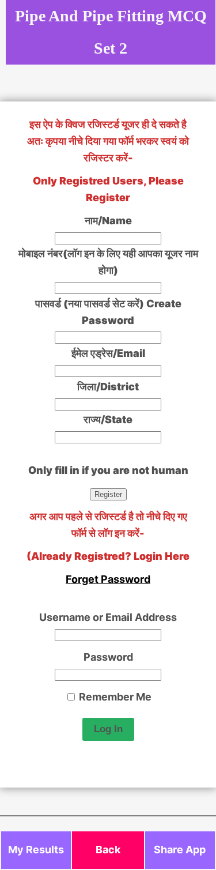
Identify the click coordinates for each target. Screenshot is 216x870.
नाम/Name (108, 220)
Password (108, 657)
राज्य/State (108, 419)
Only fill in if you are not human (108, 470)
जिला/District (108, 387)
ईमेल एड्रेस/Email (108, 353)
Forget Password (108, 579)
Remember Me (114, 697)
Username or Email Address (108, 617)
